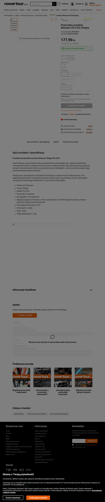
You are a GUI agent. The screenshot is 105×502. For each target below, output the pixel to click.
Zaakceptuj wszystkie (38, 498)
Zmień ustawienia (13, 498)
